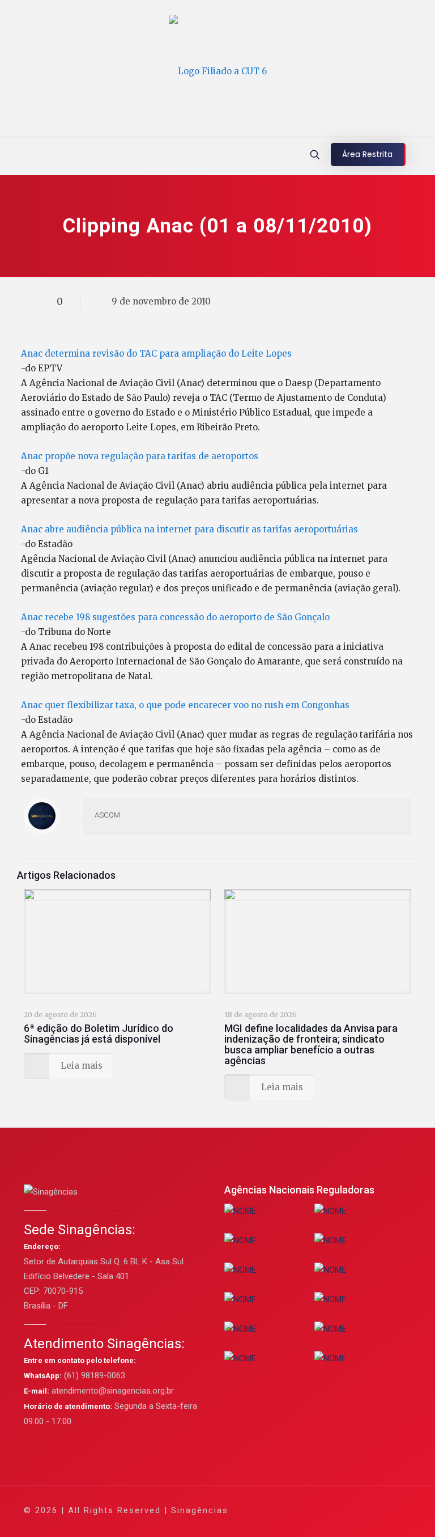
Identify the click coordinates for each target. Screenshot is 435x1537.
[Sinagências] (218, 71)
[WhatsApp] (278, 1510)
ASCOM (107, 815)
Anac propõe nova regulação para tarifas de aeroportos (139, 456)
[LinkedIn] (340, 1510)
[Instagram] (355, 1510)
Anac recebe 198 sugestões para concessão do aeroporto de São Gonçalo (175, 617)
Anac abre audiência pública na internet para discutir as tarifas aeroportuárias (189, 529)
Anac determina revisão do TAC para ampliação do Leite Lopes (156, 353)
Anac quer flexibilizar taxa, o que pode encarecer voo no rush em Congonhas (185, 705)
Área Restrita (367, 154)
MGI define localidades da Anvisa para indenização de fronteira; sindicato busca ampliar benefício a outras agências (311, 1044)
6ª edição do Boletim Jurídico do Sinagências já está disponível (98, 1033)
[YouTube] (324, 1510)
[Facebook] (294, 1510)
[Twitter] (309, 1510)
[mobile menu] (9, 156)
